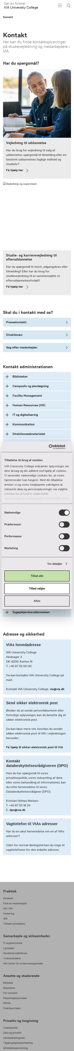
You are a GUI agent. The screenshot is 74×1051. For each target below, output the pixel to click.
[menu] (60, 5)
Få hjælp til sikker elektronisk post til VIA (34, 747)
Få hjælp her (14, 170)
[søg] (69, 6)
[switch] (64, 524)
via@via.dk (57, 689)
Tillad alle (37, 575)
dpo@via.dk (17, 810)
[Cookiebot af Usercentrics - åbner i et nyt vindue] (53, 446)
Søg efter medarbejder (21, 347)
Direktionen (14, 335)
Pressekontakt (16, 322)
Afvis (37, 600)
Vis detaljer (54, 563)
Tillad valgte (37, 588)
